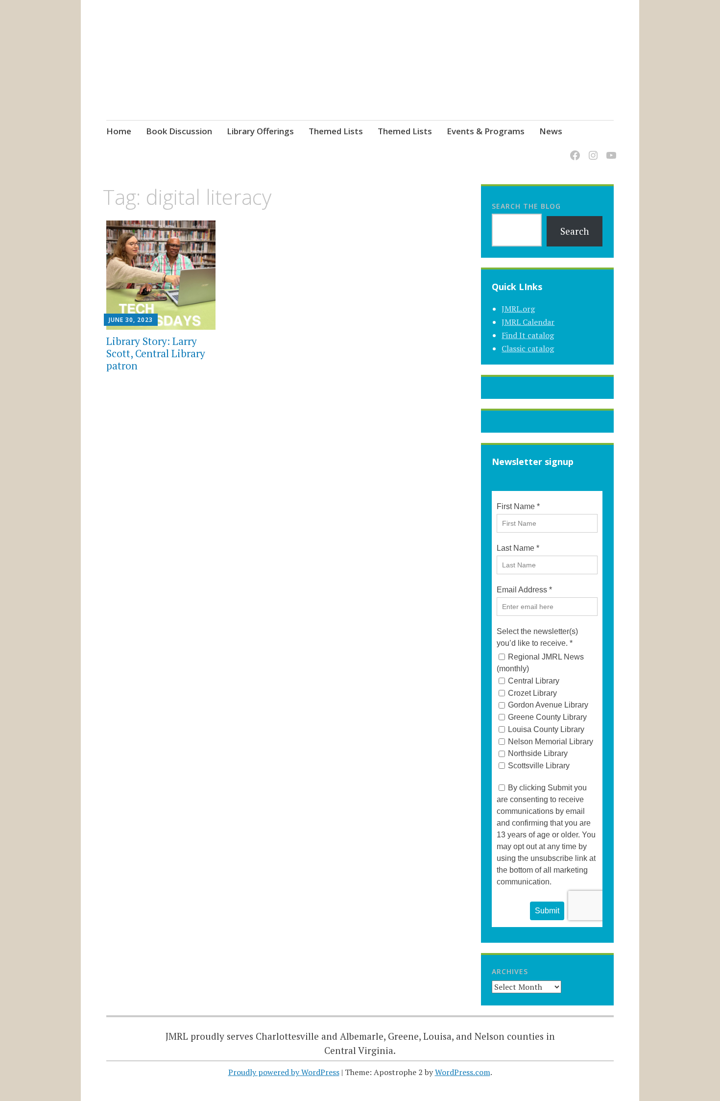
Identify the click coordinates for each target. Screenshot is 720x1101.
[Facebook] (573, 149)
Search (574, 231)
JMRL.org (518, 308)
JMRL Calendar (528, 322)
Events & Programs (486, 131)
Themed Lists (336, 131)
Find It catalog (528, 335)
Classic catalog (528, 348)
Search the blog (526, 206)
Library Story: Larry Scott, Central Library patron (155, 353)
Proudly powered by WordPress (283, 1072)
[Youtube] (609, 149)
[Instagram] (591, 149)
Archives (510, 971)
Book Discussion (179, 131)
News (550, 131)
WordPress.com (462, 1072)
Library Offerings (260, 131)
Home (118, 131)
